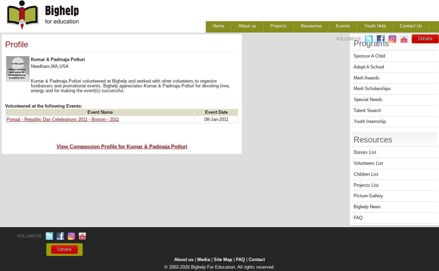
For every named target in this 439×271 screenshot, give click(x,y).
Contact (257, 259)
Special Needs (368, 99)
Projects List (366, 185)
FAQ (358, 217)
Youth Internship (370, 121)
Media (203, 259)
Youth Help (375, 26)
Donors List (365, 152)
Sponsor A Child (369, 56)
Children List (366, 174)
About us (247, 26)
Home (218, 26)
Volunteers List (368, 163)
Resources (311, 26)
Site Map (223, 259)
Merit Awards (366, 78)
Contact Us (411, 26)
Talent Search (367, 110)
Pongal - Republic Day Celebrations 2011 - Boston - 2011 (63, 119)
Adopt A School (369, 67)
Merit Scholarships (372, 88)
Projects (278, 26)
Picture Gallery (368, 196)
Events (343, 26)
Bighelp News (367, 207)
